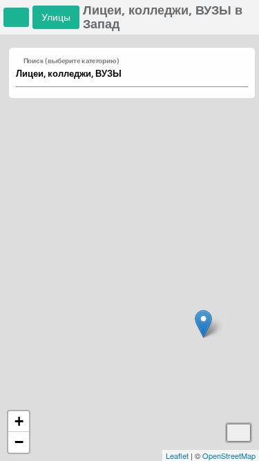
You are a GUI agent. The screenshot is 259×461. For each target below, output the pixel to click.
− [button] (19, 442)
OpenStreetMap (229, 455)
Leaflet (177, 455)
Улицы (55, 16)
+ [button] (19, 421)
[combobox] (125, 74)
